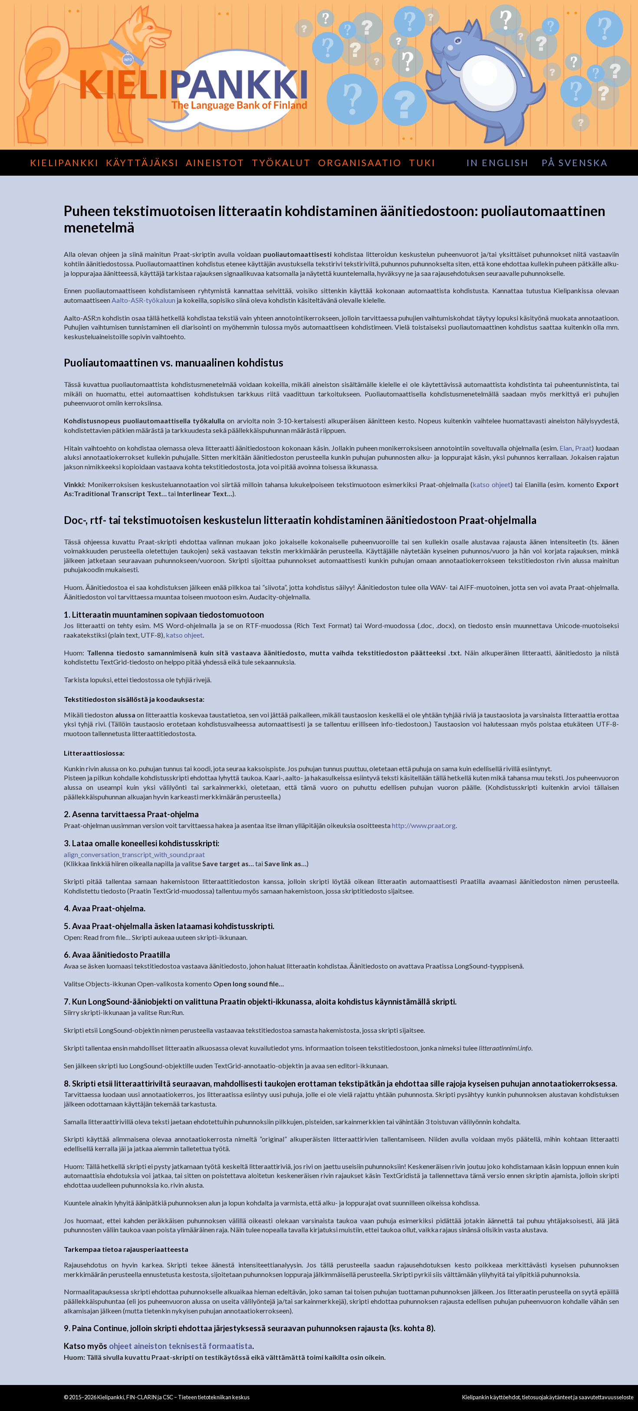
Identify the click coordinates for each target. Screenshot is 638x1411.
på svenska (575, 162)
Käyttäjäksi (142, 162)
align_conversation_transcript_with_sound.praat (134, 854)
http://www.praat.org (424, 825)
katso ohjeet (491, 484)
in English (498, 162)
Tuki (422, 162)
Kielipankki (64, 162)
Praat (583, 448)
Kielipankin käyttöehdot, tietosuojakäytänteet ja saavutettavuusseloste (548, 1397)
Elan (565, 448)
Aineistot (215, 162)
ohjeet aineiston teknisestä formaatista (180, 1346)
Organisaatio (360, 162)
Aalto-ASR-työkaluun (143, 300)
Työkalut (281, 162)
